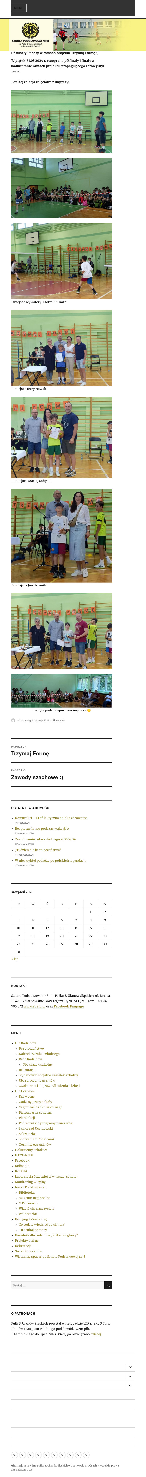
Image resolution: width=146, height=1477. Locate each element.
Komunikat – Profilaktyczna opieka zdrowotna (51, 818)
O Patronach (28, 1203)
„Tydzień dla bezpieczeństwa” (38, 850)
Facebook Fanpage (69, 1006)
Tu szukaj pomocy (33, 1230)
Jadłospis (22, 1166)
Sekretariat (27, 1134)
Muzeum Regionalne (34, 1198)
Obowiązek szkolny (38, 1064)
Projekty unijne (27, 1240)
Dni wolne (27, 1096)
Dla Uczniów (24, 1091)
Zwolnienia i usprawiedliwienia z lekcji (49, 1086)
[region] (73, 35)
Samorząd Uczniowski (36, 1128)
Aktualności (58, 720)
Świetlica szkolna (28, 1251)
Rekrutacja (27, 1070)
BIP (13, 1395)
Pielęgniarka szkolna (35, 1112)
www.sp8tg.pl (34, 1006)
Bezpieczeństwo (31, 1048)
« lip (14, 959)
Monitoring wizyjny (30, 1182)
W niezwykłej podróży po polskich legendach (50, 860)
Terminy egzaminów (35, 1144)
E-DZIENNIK (24, 1155)
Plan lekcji (27, 1118)
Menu (19, 8)
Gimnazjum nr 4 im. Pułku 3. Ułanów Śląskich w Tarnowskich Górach (54, 1465)
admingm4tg (24, 720)
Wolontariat (28, 1214)
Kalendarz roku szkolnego (39, 1054)
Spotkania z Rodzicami (36, 1139)
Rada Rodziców (30, 1059)
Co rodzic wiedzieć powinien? (42, 1224)
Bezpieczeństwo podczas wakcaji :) (42, 828)
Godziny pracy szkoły (35, 1102)
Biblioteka (27, 1192)
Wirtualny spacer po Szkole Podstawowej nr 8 (50, 1256)
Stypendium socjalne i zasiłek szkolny (48, 1075)
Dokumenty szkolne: (31, 1150)
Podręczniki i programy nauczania (45, 1123)
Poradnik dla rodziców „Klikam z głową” (46, 1235)
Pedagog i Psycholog (31, 1219)
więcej (96, 1334)
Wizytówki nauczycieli (36, 1208)
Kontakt (21, 1171)
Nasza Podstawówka (30, 1187)
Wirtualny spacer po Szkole (29, 1413)
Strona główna (21, 1357)
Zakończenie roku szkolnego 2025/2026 (45, 839)
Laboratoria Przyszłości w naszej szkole (45, 1176)
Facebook (22, 1160)
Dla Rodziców (25, 1043)
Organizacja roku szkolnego (40, 1107)
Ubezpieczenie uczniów (37, 1080)
